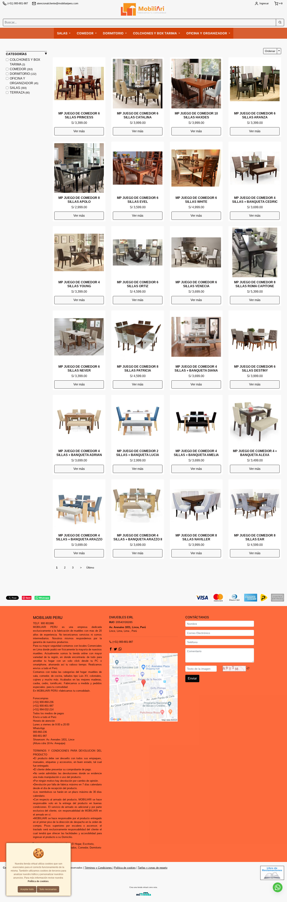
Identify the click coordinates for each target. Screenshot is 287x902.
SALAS (18, 87)
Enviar (192, 678)
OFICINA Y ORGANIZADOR (24, 81)
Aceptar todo (27, 889)
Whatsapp (44, 598)
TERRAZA (20, 92)
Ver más (79, 131)
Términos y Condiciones (99, 867)
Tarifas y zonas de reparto (152, 867)
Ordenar (270, 51)
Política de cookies (125, 867)
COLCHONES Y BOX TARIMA (25, 62)
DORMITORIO (23, 73)
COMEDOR (21, 69)
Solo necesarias (48, 889)
